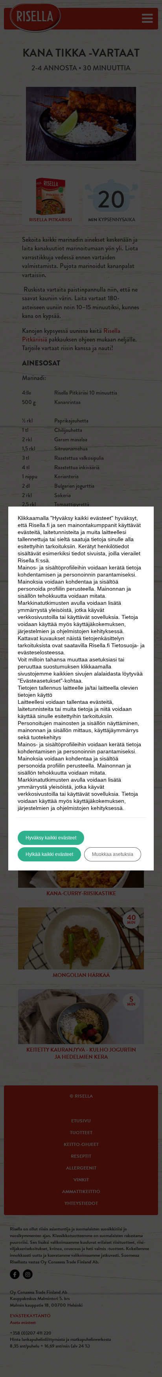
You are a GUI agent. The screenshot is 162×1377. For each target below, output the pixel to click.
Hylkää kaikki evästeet (49, 854)
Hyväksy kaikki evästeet (51, 838)
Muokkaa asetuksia (112, 854)
